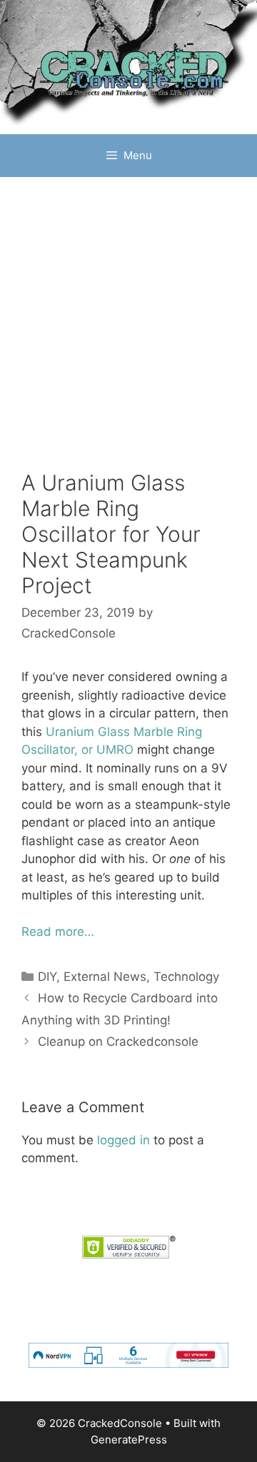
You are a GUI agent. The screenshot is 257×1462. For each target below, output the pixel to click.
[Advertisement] (128, 312)
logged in (123, 1140)
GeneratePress (129, 1439)
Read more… (57, 931)
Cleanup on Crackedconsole (118, 1041)
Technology (186, 976)
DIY (47, 976)
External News (105, 976)
